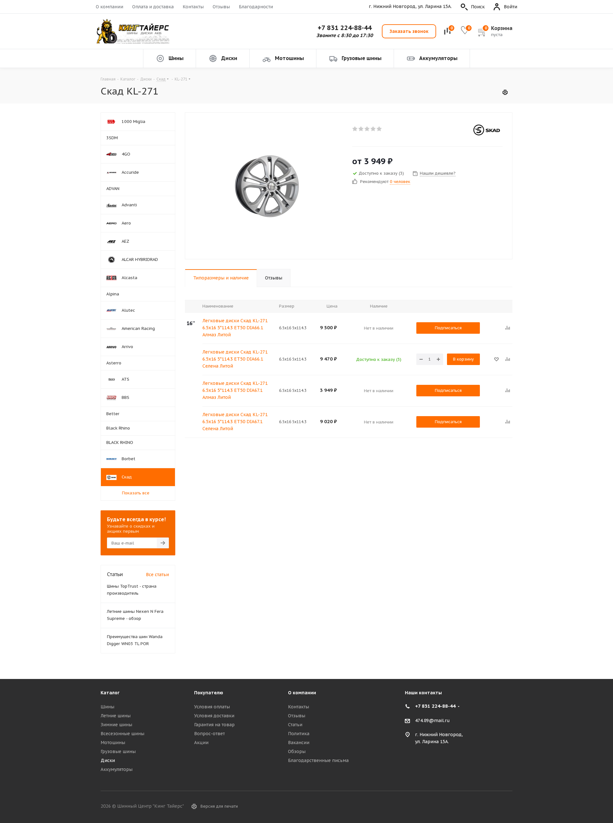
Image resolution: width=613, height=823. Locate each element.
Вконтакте (491, 806)
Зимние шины (116, 725)
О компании (109, 7)
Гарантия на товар (214, 725)
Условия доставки (214, 716)
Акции (201, 742)
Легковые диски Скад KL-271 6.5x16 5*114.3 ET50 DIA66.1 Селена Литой (235, 359)
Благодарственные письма (318, 760)
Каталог (110, 693)
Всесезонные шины (122, 733)
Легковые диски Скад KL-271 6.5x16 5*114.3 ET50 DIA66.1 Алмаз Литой (235, 328)
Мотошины (113, 742)
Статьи (295, 725)
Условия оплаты (212, 707)
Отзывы (221, 7)
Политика (298, 733)
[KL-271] (267, 186)
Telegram (507, 806)
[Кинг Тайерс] (132, 31)
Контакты (193, 7)
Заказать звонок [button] (409, 31)
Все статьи (157, 574)
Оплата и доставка (153, 7)
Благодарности (256, 7)
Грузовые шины (118, 751)
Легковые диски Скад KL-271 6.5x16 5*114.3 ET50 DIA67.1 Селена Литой (235, 421)
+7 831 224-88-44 (345, 27)
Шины (107, 707)
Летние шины (116, 716)
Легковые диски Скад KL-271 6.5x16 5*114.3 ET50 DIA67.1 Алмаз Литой (235, 390)
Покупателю (208, 693)
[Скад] (487, 130)
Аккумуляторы (116, 769)
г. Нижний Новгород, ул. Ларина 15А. (410, 6)
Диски (108, 760)
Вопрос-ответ (209, 733)
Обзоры (297, 751)
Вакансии (298, 742)
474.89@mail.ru (432, 720)
